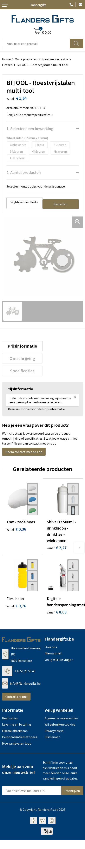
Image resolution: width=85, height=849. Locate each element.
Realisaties (10, 718)
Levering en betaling (16, 724)
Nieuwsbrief (53, 653)
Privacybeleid (54, 731)
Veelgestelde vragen (59, 660)
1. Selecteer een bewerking (29, 128)
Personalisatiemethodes (19, 737)
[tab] (22, 346)
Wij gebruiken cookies (60, 724)
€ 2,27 (56, 547)
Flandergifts (38, 5)
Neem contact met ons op (23, 452)
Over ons (51, 647)
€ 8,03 (56, 612)
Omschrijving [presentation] (22, 358)
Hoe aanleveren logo (16, 743)
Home (6, 59)
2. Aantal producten (23, 172)
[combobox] (36, 43)
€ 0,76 (16, 605)
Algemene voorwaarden (61, 718)
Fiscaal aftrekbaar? (15, 731)
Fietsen (7, 65)
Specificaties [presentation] (22, 371)
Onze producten (26, 59)
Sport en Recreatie (55, 59)
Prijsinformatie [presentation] (22, 346)
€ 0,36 (16, 529)
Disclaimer (52, 737)
